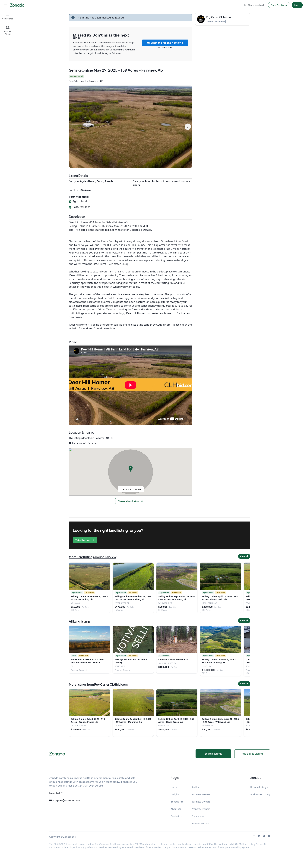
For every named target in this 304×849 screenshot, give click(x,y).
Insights (175, 794)
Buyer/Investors (200, 823)
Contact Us (176, 816)
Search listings (213, 753)
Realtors (195, 787)
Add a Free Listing (279, 5)
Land (83, 81)
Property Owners (200, 808)
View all (244, 556)
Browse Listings (259, 787)
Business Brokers (200, 794)
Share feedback (256, 4)
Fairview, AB (96, 81)
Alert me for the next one (167, 42)
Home (174, 787)
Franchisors (197, 816)
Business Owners (200, 801)
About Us (176, 808)
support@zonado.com (66, 800)
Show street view (128, 501)
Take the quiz (83, 540)
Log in (297, 5)
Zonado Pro (177, 801)
